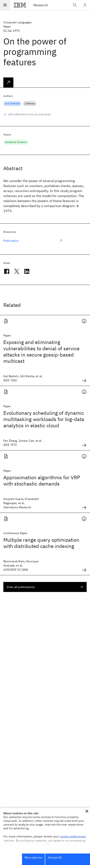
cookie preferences (73, 836)
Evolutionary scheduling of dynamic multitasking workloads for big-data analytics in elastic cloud (43, 419)
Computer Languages (17, 22)
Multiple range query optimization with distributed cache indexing (41, 543)
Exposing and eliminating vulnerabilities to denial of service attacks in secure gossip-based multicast (41, 351)
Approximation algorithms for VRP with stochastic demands (41, 480)
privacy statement (65, 844)
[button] (86, 811)
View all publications (21, 587)
